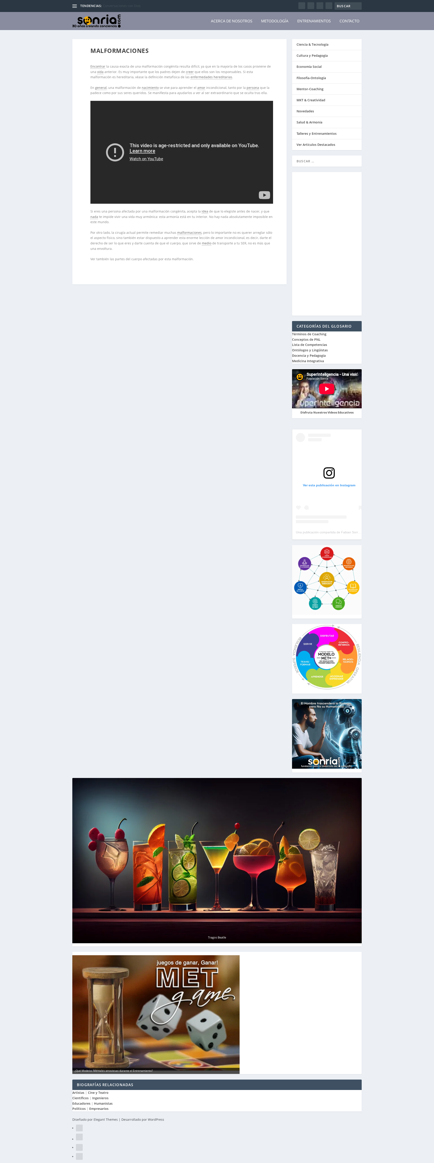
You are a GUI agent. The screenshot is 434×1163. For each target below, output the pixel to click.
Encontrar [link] (97, 66)
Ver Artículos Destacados (316, 144)
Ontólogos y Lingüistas (310, 350)
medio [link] (206, 243)
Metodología (274, 21)
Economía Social (309, 66)
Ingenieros (100, 1098)
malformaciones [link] (189, 232)
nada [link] (94, 217)
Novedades (305, 111)
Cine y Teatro (98, 1092)
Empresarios (98, 1108)
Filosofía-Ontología (311, 78)
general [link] (101, 87)
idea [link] (205, 211)
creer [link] (190, 72)
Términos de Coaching (309, 334)
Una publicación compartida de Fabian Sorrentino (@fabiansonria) (343, 532)
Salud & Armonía (309, 122)
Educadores (81, 1103)
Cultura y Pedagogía (312, 55)
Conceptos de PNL (306, 339)
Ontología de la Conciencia (123, 6)
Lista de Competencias (310, 345)
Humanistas (103, 1103)
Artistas (78, 1092)
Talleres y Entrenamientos (317, 133)
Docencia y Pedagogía (309, 355)
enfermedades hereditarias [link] (211, 77)
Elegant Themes (106, 1119)
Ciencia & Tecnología (312, 44)
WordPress (156, 1119)
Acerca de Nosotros (231, 21)
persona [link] (253, 87)
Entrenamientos (314, 21)
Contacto (349, 21)
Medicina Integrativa (308, 361)
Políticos (79, 1108)
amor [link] (201, 87)
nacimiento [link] (150, 87)
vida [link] (100, 72)
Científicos (80, 1098)
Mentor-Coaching (310, 89)
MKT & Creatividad (311, 100)
